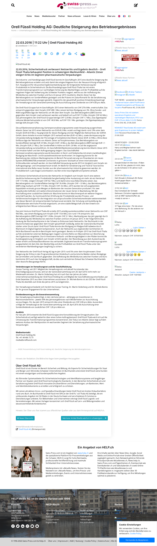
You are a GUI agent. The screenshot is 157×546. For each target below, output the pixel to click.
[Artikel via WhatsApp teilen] (40, 54)
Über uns (111, 16)
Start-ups (50, 516)
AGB (72, 541)
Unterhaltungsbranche (28, 30)
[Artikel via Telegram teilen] (46, 54)
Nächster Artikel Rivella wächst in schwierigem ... (84, 418)
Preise (101, 16)
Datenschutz (103, 541)
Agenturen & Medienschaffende (59, 513)
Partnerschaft (86, 516)
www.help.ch (83, 453)
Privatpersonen (52, 519)
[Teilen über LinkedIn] (28, 54)
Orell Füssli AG (25, 429)
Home (29, 16)
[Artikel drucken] (34, 54)
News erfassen (74, 16)
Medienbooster (49, 16)
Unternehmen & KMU (55, 510)
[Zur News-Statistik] (82, 54)
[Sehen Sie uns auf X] (133, 91)
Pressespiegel (86, 513)
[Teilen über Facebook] (17, 54)
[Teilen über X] (23, 54)
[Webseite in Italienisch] (129, 16)
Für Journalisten (87, 522)
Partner (61, 16)
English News (51, 522)
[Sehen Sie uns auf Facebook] (120, 91)
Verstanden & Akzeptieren (137, 540)
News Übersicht (26, 418)
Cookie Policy (90, 541)
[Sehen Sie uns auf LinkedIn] (130, 94)
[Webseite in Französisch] (124, 16)
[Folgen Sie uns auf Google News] (52, 54)
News (36, 16)
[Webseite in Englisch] (119, 16)
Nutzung (79, 541)
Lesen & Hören (89, 16)
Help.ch (42, 541)
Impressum (63, 541)
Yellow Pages (85, 519)
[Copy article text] (57, 54)
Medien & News (87, 510)
